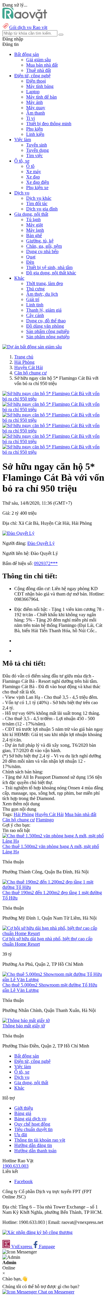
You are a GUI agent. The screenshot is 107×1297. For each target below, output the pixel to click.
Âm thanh (35, 112)
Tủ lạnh (33, 219)
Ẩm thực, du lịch (42, 294)
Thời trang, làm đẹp (44, 283)
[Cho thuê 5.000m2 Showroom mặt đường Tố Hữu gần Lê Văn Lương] (53, 979)
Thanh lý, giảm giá (44, 310)
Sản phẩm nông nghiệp (48, 336)
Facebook (23, 1181)
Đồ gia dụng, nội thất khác (51, 272)
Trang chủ (23, 356)
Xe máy (33, 171)
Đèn (30, 262)
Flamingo (45, 819)
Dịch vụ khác (38, 198)
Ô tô (30, 166)
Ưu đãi (20, 1134)
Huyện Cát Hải (28, 367)
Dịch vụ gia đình (42, 208)
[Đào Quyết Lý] (18, 533)
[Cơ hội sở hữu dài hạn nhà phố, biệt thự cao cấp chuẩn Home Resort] (53, 933)
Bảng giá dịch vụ (30, 1118)
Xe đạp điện (37, 182)
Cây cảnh (35, 315)
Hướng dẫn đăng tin (33, 1145)
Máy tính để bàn (41, 96)
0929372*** (46, 563)
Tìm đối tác (37, 203)
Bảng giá (22, 1113)
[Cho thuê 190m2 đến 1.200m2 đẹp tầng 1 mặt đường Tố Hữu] (53, 887)
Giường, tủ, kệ (40, 240)
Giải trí (32, 299)
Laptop (33, 91)
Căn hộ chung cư (30, 372)
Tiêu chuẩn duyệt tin (33, 1129)
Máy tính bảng (40, 86)
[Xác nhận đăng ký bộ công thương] (37, 1232)
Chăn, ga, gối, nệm (44, 246)
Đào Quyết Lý (41, 543)
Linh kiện (35, 134)
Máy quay (35, 107)
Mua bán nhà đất (42, 64)
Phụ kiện (34, 128)
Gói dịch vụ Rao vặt (28, 27)
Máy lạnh (35, 230)
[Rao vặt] (24, 19)
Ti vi (30, 118)
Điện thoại (36, 80)
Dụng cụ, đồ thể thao (46, 320)
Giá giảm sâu (38, 59)
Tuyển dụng (37, 150)
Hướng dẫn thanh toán (35, 1150)
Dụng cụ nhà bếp (42, 251)
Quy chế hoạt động (32, 1124)
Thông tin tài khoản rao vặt (39, 1139)
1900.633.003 (15, 1166)
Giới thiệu (23, 1108)
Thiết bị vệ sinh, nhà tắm (49, 267)
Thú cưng (35, 288)
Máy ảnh (34, 102)
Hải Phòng (24, 362)
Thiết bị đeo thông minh (48, 123)
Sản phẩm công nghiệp (47, 331)
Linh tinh (34, 304)
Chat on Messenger (55, 1291)
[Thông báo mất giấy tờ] (26, 1020)
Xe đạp (33, 176)
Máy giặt (34, 224)
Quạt (30, 256)
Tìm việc (34, 155)
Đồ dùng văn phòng (45, 326)
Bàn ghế (34, 235)
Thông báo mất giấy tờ (23, 1025)
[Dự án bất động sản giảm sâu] (32, 346)
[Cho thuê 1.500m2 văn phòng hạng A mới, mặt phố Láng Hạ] (53, 841)
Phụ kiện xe (37, 187)
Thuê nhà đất (38, 70)
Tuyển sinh (36, 144)
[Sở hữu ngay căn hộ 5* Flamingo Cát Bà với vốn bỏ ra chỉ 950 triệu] (53, 398)
